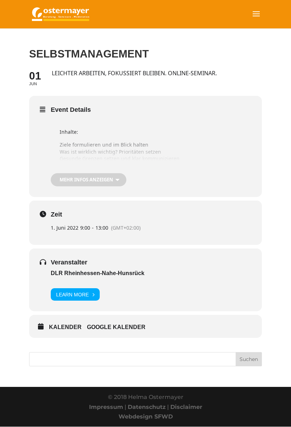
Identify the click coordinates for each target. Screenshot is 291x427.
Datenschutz (147, 407)
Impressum (106, 407)
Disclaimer (186, 407)
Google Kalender (116, 327)
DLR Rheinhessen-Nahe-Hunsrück (97, 273)
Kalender (65, 327)
